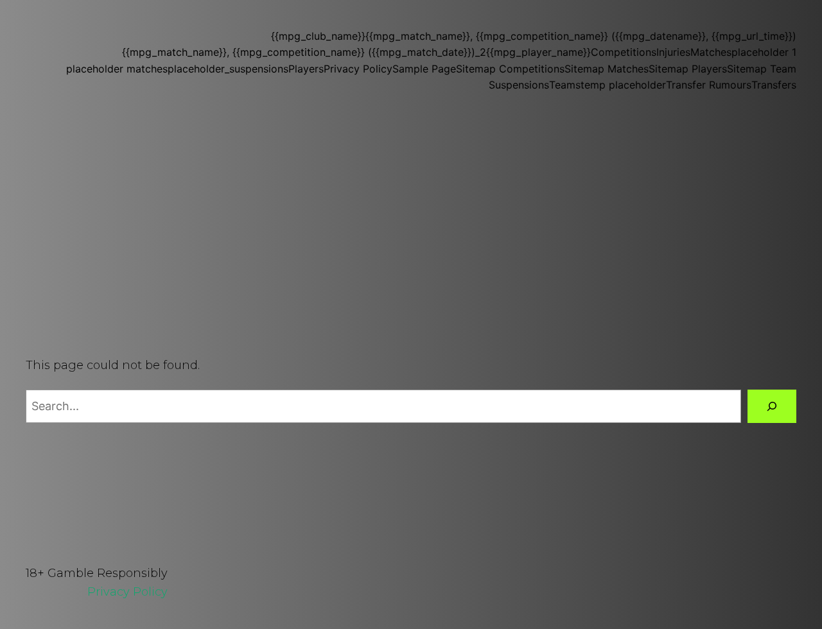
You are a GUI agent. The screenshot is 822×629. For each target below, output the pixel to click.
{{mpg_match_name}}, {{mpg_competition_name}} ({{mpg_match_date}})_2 (304, 52)
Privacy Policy (358, 68)
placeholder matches (117, 68)
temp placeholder (623, 84)
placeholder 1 (763, 52)
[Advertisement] (411, 227)
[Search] (772, 406)
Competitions (623, 52)
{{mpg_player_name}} (538, 52)
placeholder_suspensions (228, 68)
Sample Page (424, 68)
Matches (710, 52)
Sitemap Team (761, 68)
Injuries (673, 52)
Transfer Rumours (708, 84)
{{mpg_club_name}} (318, 36)
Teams (565, 84)
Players (306, 68)
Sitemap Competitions (510, 68)
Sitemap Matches (606, 68)
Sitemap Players (688, 68)
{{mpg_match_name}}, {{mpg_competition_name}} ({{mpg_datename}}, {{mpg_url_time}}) (580, 36)
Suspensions (519, 84)
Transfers (773, 84)
